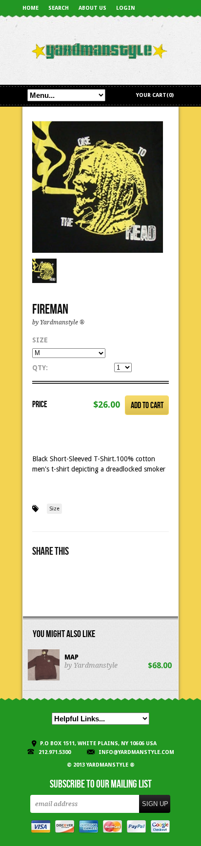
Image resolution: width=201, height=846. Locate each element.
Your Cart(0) (155, 95)
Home (30, 8)
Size (40, 340)
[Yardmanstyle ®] (100, 51)
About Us (92, 8)
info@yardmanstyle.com (136, 752)
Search (58, 8)
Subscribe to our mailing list (101, 784)
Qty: (40, 367)
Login (125, 8)
